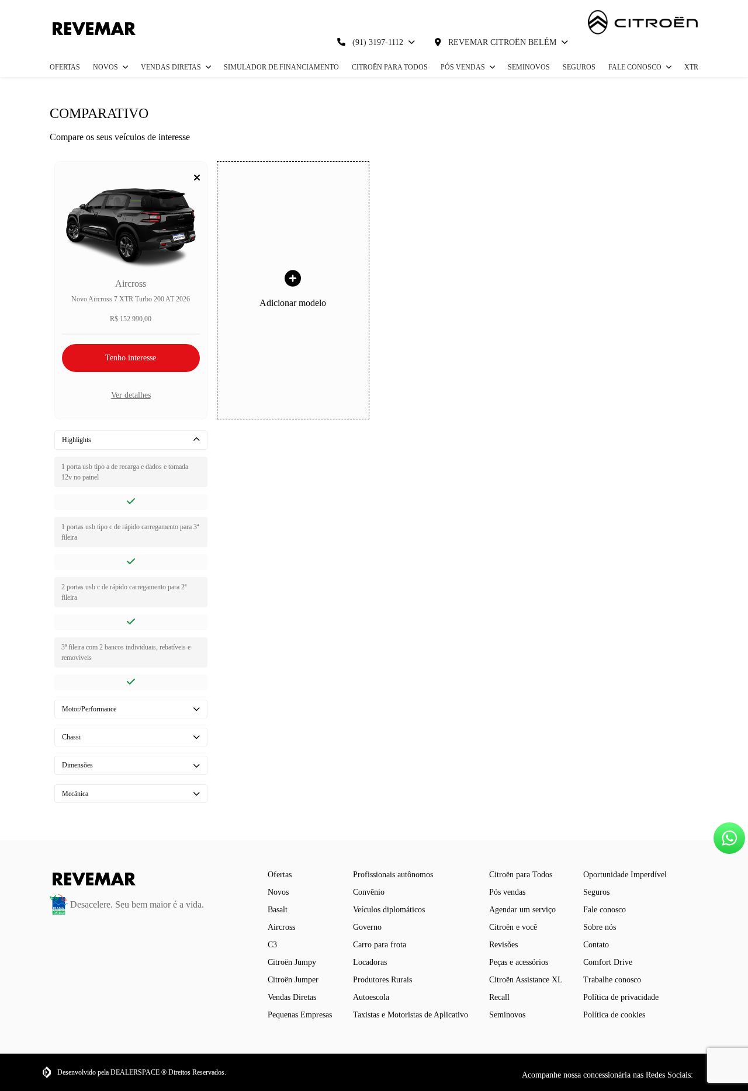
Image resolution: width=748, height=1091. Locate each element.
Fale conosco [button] (635, 67)
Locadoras (370, 962)
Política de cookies (614, 1014)
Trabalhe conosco (612, 979)
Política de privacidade (621, 997)
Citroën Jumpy (292, 962)
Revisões (503, 944)
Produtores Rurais (382, 979)
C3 (272, 944)
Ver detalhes (131, 395)
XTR (691, 67)
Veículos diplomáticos (389, 909)
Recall (499, 997)
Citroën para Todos (390, 67)
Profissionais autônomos (393, 874)
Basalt (278, 909)
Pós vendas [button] (464, 67)
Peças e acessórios (518, 962)
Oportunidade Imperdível (625, 874)
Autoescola (371, 997)
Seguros (579, 67)
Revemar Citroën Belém (502, 42)
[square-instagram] (700, 1074)
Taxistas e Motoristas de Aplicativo (410, 1014)
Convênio (369, 892)
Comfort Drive (607, 962)
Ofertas (65, 67)
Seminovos (529, 67)
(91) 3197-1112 (378, 42)
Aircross (281, 927)
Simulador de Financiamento (281, 67)
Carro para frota (379, 944)
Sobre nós (599, 927)
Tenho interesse (130, 357)
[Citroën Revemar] (93, 28)
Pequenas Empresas (300, 1014)
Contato (596, 944)
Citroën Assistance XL (526, 979)
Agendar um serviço (522, 909)
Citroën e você (513, 927)
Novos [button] (106, 67)
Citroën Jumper (293, 979)
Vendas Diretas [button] (172, 67)
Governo (367, 927)
